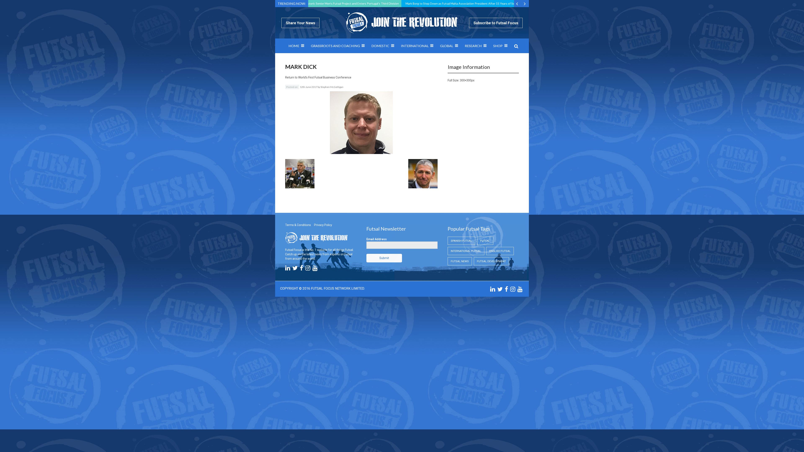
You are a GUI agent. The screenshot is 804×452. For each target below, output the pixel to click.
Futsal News (460, 261)
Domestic (380, 46)
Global (446, 46)
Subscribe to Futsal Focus (495, 23)
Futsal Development (491, 261)
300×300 (465, 80)
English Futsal (500, 251)
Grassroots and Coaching (335, 46)
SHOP (497, 46)
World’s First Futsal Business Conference (324, 77)
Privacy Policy (323, 225)
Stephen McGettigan (332, 87)
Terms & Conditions (298, 225)
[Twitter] (295, 269)
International (415, 46)
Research (473, 46)
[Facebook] (301, 269)
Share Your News (300, 23)
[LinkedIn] (287, 269)
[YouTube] (314, 269)
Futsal (485, 240)
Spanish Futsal (461, 240)
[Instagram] (307, 269)
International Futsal (466, 251)
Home (294, 46)
